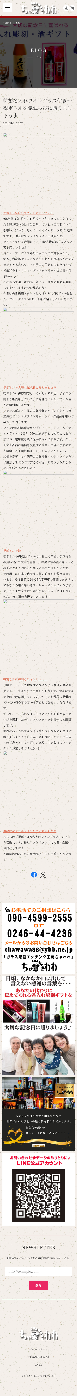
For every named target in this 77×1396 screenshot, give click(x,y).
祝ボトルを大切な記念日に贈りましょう (29, 387)
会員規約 (38, 1365)
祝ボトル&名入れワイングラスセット (28, 213)
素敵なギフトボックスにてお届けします (29, 831)
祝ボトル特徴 (12, 550)
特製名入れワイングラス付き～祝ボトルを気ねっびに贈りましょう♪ (37, 108)
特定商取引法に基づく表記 (38, 1357)
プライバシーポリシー (38, 1349)
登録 (38, 1285)
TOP (5, 23)
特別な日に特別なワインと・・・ (25, 679)
